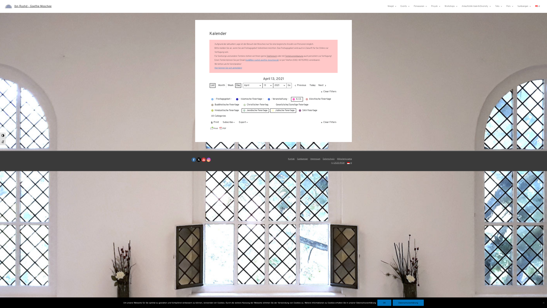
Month (221, 85)
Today (313, 85)
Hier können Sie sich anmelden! (228, 68)
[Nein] (543, 302)
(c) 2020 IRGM (338, 163)
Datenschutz (329, 159)
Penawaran (419, 6)
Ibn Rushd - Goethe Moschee (33, 6)
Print (215, 123)
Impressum (315, 159)
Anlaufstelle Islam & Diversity (475, 6)
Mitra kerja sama (344, 159)
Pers (508, 6)
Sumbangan (523, 6)
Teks (497, 6)
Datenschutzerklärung (408, 303)
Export (242, 122)
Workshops (450, 6)
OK (384, 303)
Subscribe (228, 122)
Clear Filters (329, 91)
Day (238, 85)
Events (404, 6)
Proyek (434, 6)
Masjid (391, 6)
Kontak (291, 159)
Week (230, 85)
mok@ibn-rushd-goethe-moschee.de (262, 60)
